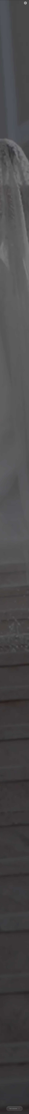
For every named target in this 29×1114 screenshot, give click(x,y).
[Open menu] (25, 2)
